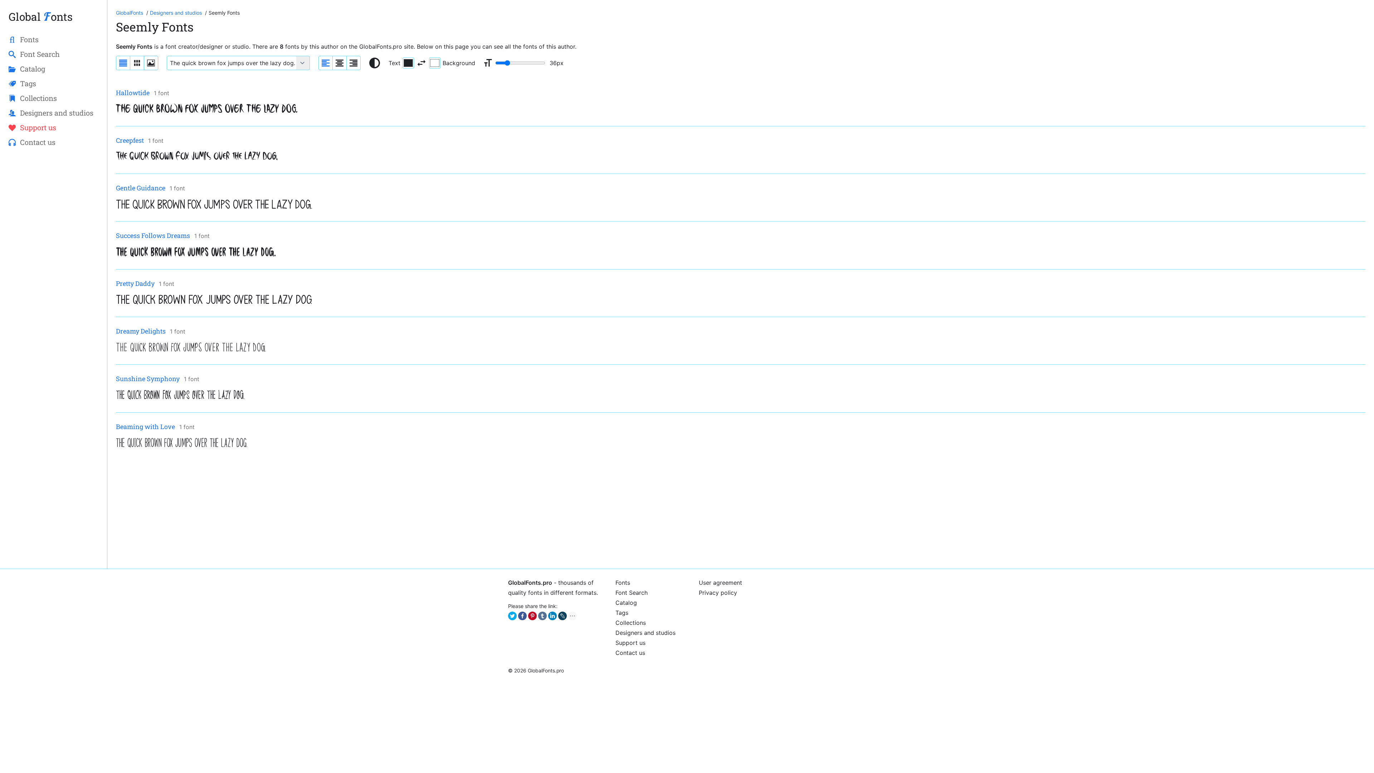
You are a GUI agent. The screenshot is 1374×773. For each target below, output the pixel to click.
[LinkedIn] (552, 616)
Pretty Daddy (135, 283)
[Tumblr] (542, 616)
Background (459, 63)
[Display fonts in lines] (137, 63)
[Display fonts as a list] (123, 63)
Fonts (622, 582)
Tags (621, 612)
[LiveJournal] (562, 616)
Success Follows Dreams (153, 235)
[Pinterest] (532, 616)
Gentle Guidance (140, 188)
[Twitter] (512, 616)
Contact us (630, 652)
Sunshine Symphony (148, 378)
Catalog (626, 602)
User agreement (720, 582)
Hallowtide (133, 92)
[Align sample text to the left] (325, 63)
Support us (630, 642)
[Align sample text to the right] (353, 63)
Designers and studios (645, 632)
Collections (630, 622)
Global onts (41, 17)
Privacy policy (718, 592)
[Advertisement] (330, 510)
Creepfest (130, 140)
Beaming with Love (145, 426)
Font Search (631, 592)
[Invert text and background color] (421, 63)
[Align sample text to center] (339, 63)
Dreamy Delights (141, 331)
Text (394, 63)
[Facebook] (522, 616)
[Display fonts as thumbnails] (151, 63)
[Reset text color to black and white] (374, 63)
